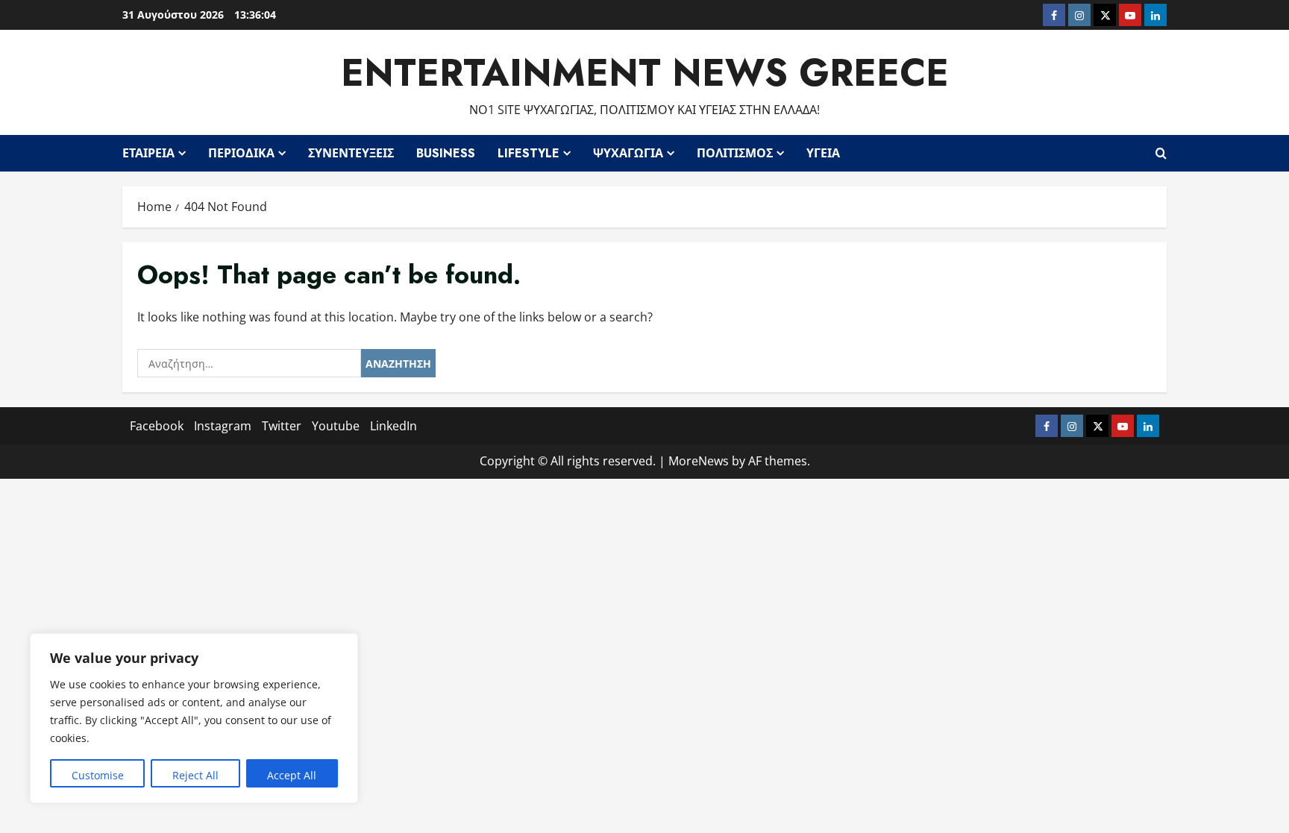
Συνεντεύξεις (351, 153)
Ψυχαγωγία (628, 153)
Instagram (222, 426)
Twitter (281, 426)
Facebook (157, 426)
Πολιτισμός (735, 153)
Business (445, 153)
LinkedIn (393, 426)
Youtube (336, 426)
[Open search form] (1161, 153)
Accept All (291, 775)
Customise (98, 775)
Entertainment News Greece (645, 72)
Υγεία (823, 153)
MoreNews (698, 461)
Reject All (195, 775)
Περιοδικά (241, 153)
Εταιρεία (148, 153)
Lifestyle (528, 153)
